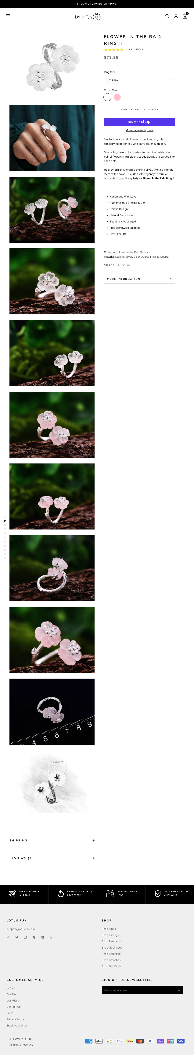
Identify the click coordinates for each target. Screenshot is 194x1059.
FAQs (10, 1013)
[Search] (167, 16)
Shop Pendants (111, 941)
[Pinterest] (128, 265)
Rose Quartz (161, 256)
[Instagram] (25, 937)
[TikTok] (51, 937)
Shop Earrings (110, 935)
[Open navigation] (8, 15)
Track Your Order (17, 1025)
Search (11, 988)
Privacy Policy (15, 1019)
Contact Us (13, 1006)
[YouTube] (42, 937)
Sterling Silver (123, 256)
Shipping (18, 840)
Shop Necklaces (112, 947)
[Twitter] (123, 265)
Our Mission (14, 1000)
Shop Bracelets (111, 953)
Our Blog (12, 994)
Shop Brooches (111, 960)
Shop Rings (109, 928)
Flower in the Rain (141, 139)
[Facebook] (118, 265)
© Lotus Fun (20, 1039)
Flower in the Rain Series (133, 252)
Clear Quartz (141, 256)
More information (123, 279)
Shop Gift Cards (111, 966)
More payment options (139, 130)
